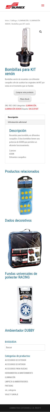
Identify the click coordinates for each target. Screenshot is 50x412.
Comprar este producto (24, 92)
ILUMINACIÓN (23, 20)
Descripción (13, 117)
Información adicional (17, 122)
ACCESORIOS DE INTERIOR (15, 364)
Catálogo (13, 20)
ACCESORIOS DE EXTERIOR (15, 360)
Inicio (7, 20)
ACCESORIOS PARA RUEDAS (16, 369)
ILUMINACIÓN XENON (13, 109)
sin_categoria (10, 390)
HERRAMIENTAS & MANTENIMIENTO (19, 373)
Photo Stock (24, 99)
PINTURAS (9, 386)
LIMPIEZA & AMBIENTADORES (16, 382)
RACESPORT (33, 109)
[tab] (25, 117)
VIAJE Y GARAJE (11, 394)
